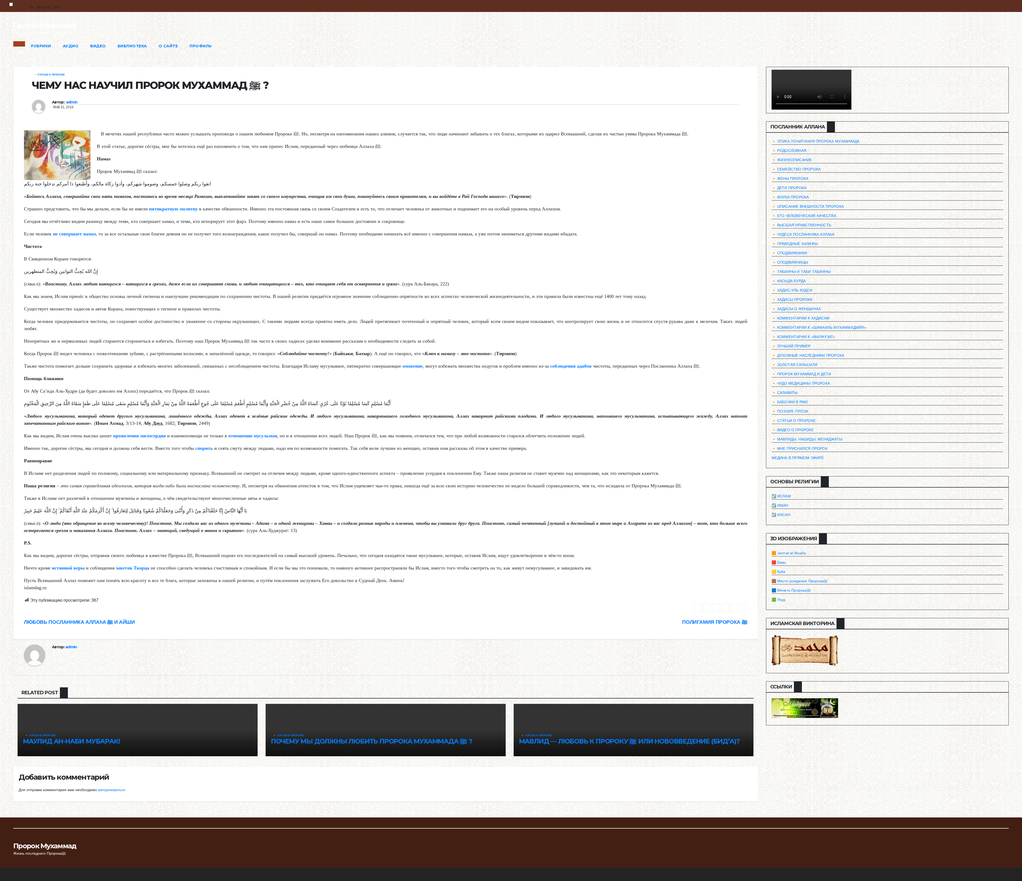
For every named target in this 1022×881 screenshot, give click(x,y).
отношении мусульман (252, 435)
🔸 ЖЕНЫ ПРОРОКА (790, 178)
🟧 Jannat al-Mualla (789, 553)
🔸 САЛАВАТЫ (785, 392)
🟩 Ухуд (778, 599)
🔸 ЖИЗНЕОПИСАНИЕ (792, 160)
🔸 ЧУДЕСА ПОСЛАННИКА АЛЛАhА (803, 234)
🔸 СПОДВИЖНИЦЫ (790, 262)
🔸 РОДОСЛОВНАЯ (789, 150)
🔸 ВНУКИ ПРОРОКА (790, 197)
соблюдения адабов (571, 366)
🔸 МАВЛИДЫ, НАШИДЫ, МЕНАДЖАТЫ (807, 439)
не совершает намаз (74, 233)
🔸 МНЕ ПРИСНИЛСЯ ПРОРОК (799, 448)
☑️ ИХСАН (781, 515)
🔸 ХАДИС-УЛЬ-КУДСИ (792, 290)
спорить (204, 448)
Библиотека (132, 46)
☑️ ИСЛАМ (781, 496)
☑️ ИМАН (780, 505)
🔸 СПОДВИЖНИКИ (789, 253)
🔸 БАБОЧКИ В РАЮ (790, 402)
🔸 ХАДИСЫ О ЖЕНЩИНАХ (796, 309)
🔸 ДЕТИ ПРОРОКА (789, 188)
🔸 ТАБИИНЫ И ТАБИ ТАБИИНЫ (801, 271)
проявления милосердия (139, 435)
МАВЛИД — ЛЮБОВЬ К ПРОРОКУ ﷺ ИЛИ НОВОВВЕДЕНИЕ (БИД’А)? (629, 741)
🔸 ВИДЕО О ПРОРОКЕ (793, 430)
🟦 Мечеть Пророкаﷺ (791, 590)
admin (72, 102)
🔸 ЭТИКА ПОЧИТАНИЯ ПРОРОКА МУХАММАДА (816, 141)
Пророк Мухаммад (44, 25)
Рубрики (41, 46)
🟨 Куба (779, 572)
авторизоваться (111, 790)
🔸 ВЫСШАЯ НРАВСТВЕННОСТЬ (801, 225)
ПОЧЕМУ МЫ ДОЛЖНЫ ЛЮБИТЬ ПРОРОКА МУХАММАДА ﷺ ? (371, 741)
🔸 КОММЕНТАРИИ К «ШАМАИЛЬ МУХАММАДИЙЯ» (819, 327)
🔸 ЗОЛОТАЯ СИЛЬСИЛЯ (795, 365)
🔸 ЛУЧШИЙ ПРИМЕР (791, 346)
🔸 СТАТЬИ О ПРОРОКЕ (49, 74)
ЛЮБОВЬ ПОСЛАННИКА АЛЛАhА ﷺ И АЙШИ (79, 622)
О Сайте (168, 46)
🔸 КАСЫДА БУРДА (789, 281)
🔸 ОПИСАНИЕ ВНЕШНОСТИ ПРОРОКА (808, 206)
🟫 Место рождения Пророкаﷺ (800, 581)
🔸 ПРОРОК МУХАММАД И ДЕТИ (801, 374)
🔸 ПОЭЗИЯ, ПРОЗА (790, 411)
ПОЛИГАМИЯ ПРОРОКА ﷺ (714, 622)
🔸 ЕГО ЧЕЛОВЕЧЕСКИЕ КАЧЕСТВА (804, 216)
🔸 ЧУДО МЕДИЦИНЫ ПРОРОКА (801, 383)
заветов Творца (132, 568)
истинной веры (68, 568)
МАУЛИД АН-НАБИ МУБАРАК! (71, 741)
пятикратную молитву (173, 208)
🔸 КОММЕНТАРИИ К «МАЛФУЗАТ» (803, 337)
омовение (412, 366)
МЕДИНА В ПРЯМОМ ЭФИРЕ (798, 458)
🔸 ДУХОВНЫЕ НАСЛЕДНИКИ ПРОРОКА (808, 355)
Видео (98, 46)
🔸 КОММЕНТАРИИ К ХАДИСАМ (801, 318)
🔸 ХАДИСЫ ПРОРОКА (792, 299)
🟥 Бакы (779, 562)
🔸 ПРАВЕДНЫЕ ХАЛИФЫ (795, 244)
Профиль (200, 46)
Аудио (71, 46)
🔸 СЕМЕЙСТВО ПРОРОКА (796, 169)
